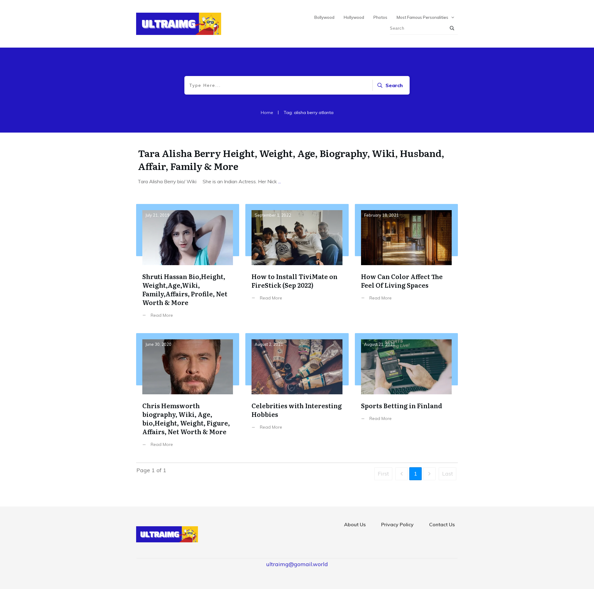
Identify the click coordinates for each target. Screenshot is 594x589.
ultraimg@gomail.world (297, 564)
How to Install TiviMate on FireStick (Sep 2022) (296, 265)
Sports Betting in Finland (406, 394)
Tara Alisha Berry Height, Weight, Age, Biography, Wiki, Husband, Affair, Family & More (291, 159)
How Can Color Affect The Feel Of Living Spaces (406, 265)
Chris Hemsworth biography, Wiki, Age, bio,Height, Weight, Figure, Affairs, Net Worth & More (187, 394)
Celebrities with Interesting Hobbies (296, 394)
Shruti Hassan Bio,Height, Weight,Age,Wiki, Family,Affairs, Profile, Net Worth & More (187, 265)
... (279, 181)
